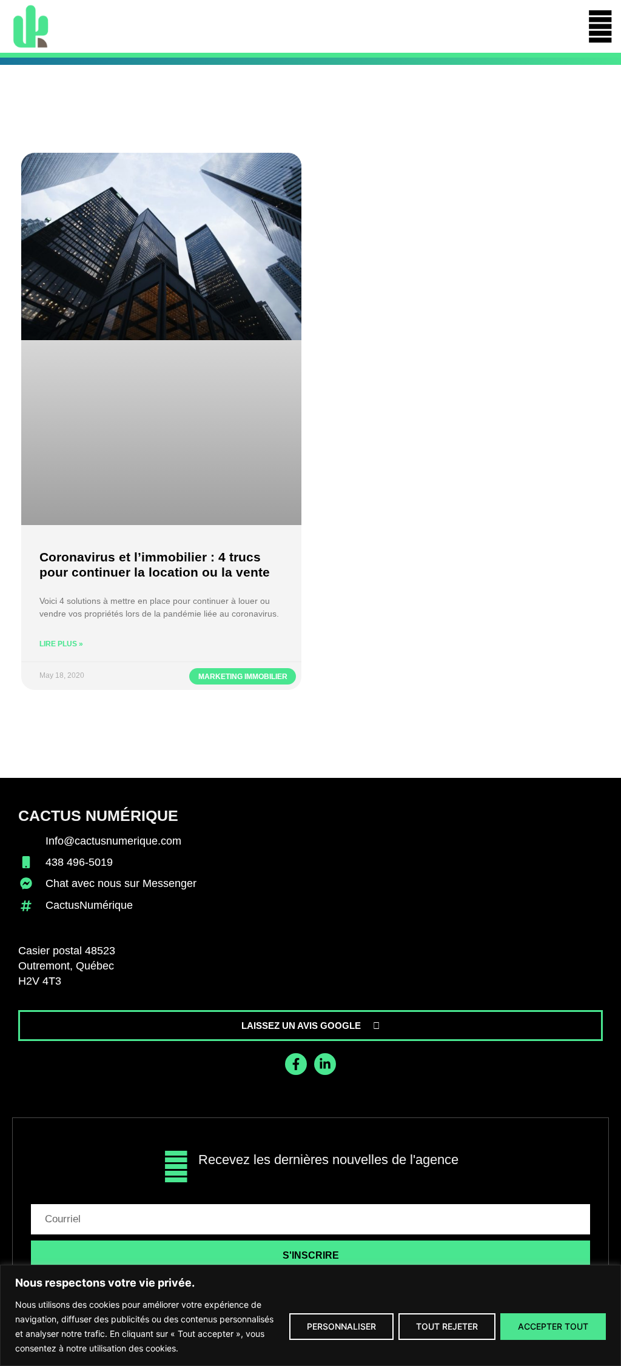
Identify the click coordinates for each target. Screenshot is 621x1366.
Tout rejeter (447, 1326)
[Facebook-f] (296, 1064)
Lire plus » (61, 644)
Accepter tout (553, 1326)
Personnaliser (341, 1326)
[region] (310, 1315)
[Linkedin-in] (325, 1064)
